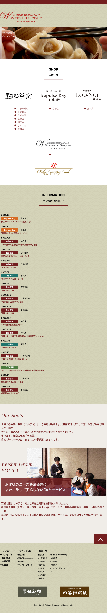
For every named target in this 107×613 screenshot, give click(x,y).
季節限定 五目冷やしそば (12, 302)
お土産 (5, 564)
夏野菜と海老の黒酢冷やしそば (14, 233)
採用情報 (6, 558)
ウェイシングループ (25, 565)
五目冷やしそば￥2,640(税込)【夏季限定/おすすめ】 (23, 336)
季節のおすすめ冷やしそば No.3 (15, 256)
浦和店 (90, 108)
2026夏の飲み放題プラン (12, 325)
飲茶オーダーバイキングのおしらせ (16, 222)
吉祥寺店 (22, 115)
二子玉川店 (23, 108)
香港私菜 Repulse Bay (26, 558)
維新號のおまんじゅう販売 (12, 382)
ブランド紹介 (25, 551)
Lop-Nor (21, 561)
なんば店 (22, 125)
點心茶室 (21, 555)
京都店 (21, 118)
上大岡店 (22, 112)
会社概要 (6, 561)
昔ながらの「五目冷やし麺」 (13, 279)
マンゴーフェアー (8, 267)
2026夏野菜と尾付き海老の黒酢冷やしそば (19, 244)
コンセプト (7, 554)
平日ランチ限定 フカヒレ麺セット (15, 359)
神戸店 (21, 122)
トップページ (8, 551)
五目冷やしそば (7, 313)
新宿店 (21, 129)
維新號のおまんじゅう (10, 393)
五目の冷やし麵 (7, 290)
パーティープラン (8, 347)
